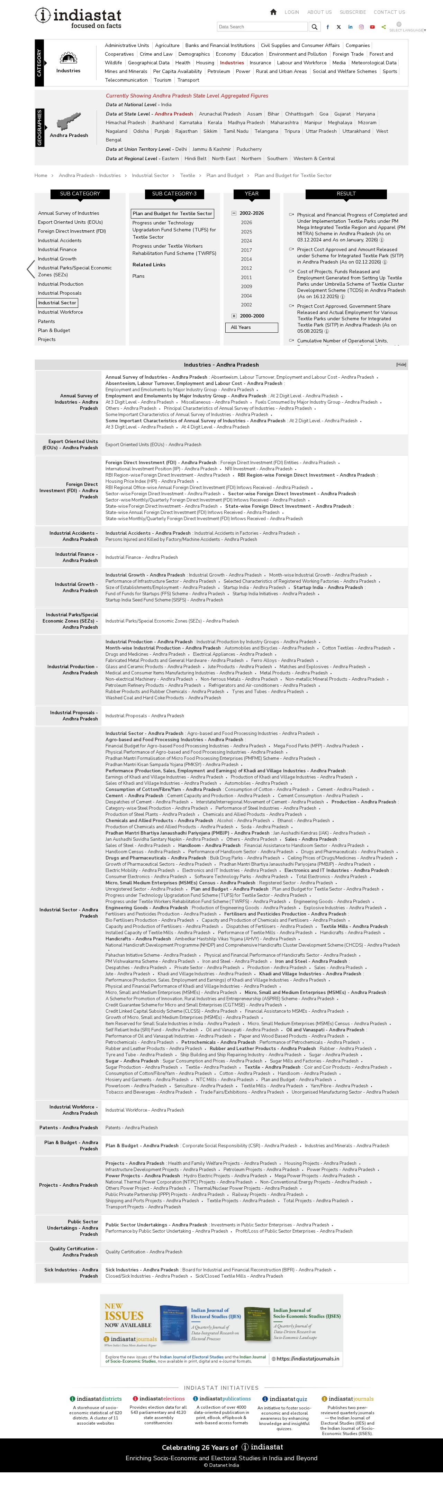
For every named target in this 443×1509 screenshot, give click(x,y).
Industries (232, 62)
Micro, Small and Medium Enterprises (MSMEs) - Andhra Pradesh (171, 993)
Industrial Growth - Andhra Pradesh (76, 587)
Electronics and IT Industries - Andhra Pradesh (229, 870)
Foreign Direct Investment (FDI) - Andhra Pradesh (68, 490)
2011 (246, 277)
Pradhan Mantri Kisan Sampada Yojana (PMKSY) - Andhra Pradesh (172, 765)
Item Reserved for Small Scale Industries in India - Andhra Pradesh (173, 1024)
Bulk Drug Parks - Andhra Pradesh (245, 858)
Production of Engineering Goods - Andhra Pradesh (244, 908)
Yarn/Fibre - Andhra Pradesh (339, 1086)
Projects (47, 339)
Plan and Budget (225, 175)
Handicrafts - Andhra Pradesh (350, 933)
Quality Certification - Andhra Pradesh (73, 1252)
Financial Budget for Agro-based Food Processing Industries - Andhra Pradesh (186, 746)
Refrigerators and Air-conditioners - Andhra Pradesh (262, 685)
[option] (80, 269)
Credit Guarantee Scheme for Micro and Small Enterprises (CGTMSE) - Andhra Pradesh (194, 1005)
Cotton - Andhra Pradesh (244, 1073)
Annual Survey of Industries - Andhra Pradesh (76, 402)
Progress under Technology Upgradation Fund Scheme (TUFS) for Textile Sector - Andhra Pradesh (206, 895)
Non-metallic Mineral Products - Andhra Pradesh (335, 679)
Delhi (181, 149)
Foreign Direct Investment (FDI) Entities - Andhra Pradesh (278, 463)
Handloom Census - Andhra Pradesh (143, 852)
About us (319, 12)
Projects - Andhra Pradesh (68, 1185)
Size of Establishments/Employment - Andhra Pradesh (161, 588)
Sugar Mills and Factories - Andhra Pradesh (314, 1061)
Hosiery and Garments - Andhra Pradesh (147, 1080)
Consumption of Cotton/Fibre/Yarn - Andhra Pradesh (163, 789)
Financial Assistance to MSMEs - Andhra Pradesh (294, 1011)
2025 (246, 232)
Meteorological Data (374, 62)
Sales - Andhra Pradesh (311, 839)
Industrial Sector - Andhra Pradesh (68, 913)
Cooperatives (120, 54)
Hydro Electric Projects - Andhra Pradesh (225, 1176)
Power (244, 71)
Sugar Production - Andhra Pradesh (142, 1067)
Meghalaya (340, 122)
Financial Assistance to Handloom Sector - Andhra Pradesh (304, 846)
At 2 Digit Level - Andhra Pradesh (304, 396)
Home (41, 175)
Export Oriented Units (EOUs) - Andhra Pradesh (70, 445)
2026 (246, 222)
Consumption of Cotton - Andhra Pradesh (267, 789)
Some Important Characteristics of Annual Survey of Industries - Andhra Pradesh (187, 415)
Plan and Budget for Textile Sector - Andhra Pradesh (325, 889)
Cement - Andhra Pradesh (343, 789)
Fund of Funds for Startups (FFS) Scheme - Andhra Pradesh (165, 594)
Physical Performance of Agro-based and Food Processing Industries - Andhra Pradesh (194, 752)
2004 (246, 296)
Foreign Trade (349, 54)
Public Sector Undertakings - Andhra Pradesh (72, 1228)
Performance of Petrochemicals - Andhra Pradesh (310, 1042)
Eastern (170, 158)
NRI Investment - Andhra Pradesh (258, 469)
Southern (277, 158)
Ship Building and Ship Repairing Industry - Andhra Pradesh (240, 1055)
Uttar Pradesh (321, 131)
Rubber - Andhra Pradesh (346, 1049)
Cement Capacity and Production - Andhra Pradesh (218, 796)
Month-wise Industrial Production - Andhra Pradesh (163, 648)
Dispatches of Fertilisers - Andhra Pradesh (269, 926)
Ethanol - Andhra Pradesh (304, 821)
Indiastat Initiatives (221, 1387)
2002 (246, 305)
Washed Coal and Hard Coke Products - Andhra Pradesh (163, 698)
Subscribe (353, 12)
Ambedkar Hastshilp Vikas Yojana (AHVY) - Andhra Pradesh (235, 939)
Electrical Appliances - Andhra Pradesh (232, 654)
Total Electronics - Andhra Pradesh (331, 877)
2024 (246, 241)
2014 (246, 259)
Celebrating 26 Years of (200, 1447)
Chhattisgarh (299, 114)
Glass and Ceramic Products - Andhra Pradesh (153, 667)
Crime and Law (157, 54)
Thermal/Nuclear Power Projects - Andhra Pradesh (246, 1188)
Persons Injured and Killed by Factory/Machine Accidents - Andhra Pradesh (181, 539)
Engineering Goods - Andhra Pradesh (332, 902)
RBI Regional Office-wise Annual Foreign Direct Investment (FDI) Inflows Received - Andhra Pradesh (207, 488)
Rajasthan (186, 131)
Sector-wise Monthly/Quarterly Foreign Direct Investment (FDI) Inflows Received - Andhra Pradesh (206, 500)
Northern (251, 158)
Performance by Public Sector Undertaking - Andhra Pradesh (167, 1231)
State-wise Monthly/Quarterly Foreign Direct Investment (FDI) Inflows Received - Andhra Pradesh (204, 519)
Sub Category (80, 193)
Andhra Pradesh (174, 114)
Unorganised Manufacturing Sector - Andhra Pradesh (345, 1092)
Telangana (266, 131)
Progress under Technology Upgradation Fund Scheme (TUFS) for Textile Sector (174, 230)
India (166, 104)
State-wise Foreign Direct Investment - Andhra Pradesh (162, 506)
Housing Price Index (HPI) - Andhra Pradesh (150, 481)
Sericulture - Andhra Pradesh (203, 1086)
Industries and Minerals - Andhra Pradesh (347, 1146)
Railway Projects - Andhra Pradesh (268, 1194)
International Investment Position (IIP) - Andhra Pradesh (161, 469)
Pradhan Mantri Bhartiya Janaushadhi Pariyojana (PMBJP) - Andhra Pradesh (188, 833)
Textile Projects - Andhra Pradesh (241, 1201)
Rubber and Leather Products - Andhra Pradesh (154, 1049)
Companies (358, 45)
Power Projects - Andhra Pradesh (341, 1170)
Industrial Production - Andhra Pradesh (72, 670)
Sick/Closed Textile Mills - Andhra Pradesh (239, 1276)
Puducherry (249, 149)
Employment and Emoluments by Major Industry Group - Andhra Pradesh (180, 390)
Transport (188, 80)
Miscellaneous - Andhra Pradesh (214, 402)
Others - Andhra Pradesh (131, 408)
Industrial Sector (150, 175)
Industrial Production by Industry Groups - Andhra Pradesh (256, 642)
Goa (323, 114)
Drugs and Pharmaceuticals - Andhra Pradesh (347, 852)
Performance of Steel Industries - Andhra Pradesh (266, 808)
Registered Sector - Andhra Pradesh (296, 883)
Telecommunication (127, 80)
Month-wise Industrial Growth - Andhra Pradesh (318, 575)
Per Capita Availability (178, 71)
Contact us (389, 12)
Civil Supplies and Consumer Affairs (301, 45)
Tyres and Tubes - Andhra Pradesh (268, 692)
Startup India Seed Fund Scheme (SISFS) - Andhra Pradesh (164, 600)
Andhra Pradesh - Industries (90, 175)
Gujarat (342, 114)
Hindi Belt (195, 158)
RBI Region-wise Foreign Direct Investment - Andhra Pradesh (168, 475)
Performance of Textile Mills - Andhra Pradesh (265, 933)
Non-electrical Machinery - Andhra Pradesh (149, 679)
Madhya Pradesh (246, 122)
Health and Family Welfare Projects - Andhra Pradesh (222, 1163)
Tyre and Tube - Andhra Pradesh (139, 1055)
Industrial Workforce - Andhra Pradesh (73, 1110)
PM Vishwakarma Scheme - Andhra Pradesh (150, 961)
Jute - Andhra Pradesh (128, 974)
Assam (254, 114)
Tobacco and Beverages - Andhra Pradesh (149, 1092)
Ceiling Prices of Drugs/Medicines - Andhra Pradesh (340, 858)
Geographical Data (149, 62)
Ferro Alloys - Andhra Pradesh (282, 660)
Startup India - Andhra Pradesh (254, 588)
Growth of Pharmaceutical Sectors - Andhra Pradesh (159, 864)
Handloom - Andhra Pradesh (209, 846)
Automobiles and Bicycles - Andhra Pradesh (270, 648)
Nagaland (116, 131)
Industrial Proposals (60, 293)
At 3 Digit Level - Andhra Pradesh (140, 402)
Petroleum (220, 71)
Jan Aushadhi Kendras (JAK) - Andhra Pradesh (319, 833)
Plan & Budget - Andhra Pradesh (71, 1146)
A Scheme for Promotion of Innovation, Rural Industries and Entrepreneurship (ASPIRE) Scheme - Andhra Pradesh (220, 999)
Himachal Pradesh (126, 122)
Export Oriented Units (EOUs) (70, 222)
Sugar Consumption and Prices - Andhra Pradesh (212, 1061)
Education (253, 54)
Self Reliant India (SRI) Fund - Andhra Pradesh (152, 1030)
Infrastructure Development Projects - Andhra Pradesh (161, 1170)
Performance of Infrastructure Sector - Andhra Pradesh (161, 581)
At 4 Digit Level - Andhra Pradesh (215, 427)
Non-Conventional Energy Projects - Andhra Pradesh (314, 1182)
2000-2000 (252, 316)
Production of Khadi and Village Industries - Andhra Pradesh (292, 777)
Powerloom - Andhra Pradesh (136, 1086)
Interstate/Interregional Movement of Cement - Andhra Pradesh (260, 802)
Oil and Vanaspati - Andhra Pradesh (242, 1030)
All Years (241, 327)
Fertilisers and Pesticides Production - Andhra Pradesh (161, 914)
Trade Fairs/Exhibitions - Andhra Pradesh (242, 1092)
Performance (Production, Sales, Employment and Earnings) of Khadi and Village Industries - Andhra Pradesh (226, 771)
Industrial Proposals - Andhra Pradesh (74, 716)
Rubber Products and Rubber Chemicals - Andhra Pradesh (165, 692)
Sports (390, 71)
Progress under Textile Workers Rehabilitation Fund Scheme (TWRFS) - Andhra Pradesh (196, 902)
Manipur (313, 122)
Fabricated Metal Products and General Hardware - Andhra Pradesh (175, 660)
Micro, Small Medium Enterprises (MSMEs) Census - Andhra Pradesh (180, 883)
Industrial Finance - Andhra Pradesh (76, 557)
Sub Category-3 (174, 193)
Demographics (195, 54)
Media (340, 62)
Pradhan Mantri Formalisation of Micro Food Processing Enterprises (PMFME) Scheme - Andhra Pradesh (211, 758)
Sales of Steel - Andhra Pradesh (138, 846)
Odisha (141, 131)
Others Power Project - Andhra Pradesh (146, 1188)
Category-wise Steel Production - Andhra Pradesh (157, 808)
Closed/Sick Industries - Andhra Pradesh (147, 1276)
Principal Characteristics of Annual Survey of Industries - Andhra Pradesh (238, 408)
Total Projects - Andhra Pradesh (316, 1201)
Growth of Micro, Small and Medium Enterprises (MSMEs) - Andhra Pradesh (182, 1017)
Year (252, 193)
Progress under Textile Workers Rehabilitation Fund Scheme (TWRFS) (174, 249)
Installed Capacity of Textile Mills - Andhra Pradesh (158, 933)
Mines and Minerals (127, 71)
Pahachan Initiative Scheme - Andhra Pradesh (151, 955)
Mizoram (367, 122)
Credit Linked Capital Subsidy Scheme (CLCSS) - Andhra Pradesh (171, 1011)
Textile (187, 175)
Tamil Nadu (235, 131)
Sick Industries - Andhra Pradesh (71, 1273)
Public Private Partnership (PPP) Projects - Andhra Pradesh (165, 1194)
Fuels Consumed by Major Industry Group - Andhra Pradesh (316, 402)
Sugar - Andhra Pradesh (333, 1055)
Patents (46, 321)
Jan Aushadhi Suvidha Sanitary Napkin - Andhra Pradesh (162, 839)
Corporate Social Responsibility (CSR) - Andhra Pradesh (239, 1146)
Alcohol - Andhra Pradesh (243, 821)
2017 (246, 250)
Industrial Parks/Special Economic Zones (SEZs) (75, 271)
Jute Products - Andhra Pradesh (240, 667)
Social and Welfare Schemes (345, 71)
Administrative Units (128, 45)
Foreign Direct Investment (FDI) (72, 231)
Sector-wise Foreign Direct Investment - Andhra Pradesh (163, 494)
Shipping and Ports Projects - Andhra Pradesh (152, 1201)
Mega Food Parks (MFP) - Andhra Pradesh (316, 746)
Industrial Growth (57, 259)
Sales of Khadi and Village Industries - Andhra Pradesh (161, 783)
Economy (226, 54)
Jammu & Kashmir (212, 149)
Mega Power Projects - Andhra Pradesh (315, 1176)
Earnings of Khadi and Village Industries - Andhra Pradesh (164, 777)
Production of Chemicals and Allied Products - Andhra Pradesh (169, 827)
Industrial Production (60, 284)
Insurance (261, 62)
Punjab (162, 131)
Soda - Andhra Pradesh (265, 827)
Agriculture (168, 45)
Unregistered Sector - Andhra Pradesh (144, 889)
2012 (246, 268)
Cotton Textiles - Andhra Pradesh (356, 648)
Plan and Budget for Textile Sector (293, 175)
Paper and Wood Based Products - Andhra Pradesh (291, 1036)
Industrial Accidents (60, 240)
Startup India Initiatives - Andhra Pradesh (274, 594)
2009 (246, 286)
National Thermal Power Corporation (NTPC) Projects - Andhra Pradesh (179, 1182)
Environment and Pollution (298, 54)
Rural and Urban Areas (282, 71)
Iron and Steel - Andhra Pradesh (235, 961)
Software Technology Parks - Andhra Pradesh (241, 877)
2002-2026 (251, 213)
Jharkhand (163, 122)
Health (183, 62)
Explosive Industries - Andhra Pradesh (343, 908)
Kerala (215, 122)
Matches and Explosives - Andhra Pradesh (323, 667)
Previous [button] (31, 269)
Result (346, 193)
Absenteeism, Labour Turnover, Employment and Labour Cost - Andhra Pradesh (292, 377)
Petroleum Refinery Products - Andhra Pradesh (153, 685)
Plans (139, 276)
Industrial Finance (57, 249)
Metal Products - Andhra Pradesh (294, 673)
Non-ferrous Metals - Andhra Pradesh (239, 679)
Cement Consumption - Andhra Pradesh (318, 796)
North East (224, 158)
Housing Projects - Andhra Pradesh (320, 1163)
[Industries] (73, 62)
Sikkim (210, 131)
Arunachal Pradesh (220, 114)
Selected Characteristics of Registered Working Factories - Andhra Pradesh (300, 581)
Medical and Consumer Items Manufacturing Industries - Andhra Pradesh (179, 673)
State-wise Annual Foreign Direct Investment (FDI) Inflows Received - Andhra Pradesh (193, 512)
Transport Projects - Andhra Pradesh (143, 1207)
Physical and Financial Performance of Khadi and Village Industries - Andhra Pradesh (191, 986)
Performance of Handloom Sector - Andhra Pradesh (240, 852)
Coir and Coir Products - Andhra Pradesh (346, 1067)
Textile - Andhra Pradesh (211, 1067)
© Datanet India (221, 1465)
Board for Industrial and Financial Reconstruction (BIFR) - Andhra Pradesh (257, 1270)
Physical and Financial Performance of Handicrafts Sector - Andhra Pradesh (280, 955)
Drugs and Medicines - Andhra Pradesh (146, 654)
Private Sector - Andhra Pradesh (207, 968)
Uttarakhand (356, 131)
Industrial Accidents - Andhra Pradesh (73, 536)
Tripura (292, 131)
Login (292, 12)
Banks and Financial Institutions (221, 45)
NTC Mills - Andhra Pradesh (225, 1080)
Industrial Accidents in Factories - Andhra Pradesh (245, 533)
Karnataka (191, 122)
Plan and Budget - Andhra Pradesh (230, 889)
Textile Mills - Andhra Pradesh (354, 926)
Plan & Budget (54, 330)
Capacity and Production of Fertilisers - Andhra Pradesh (162, 926)
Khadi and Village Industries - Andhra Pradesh (205, 974)
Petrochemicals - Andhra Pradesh (140, 1042)
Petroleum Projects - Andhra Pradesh (261, 1170)
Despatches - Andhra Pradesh (136, 968)
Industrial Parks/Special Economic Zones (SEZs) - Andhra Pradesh (70, 621)
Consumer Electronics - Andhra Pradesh (146, 877)
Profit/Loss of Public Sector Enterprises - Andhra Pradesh (294, 1231)
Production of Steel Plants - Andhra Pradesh (150, 814)
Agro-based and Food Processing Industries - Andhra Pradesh (251, 733)
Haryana (365, 114)
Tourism (163, 80)
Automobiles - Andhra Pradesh (256, 783)
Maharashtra (285, 122)
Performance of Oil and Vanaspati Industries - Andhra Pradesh (169, 1036)
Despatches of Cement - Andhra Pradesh (147, 802)
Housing (206, 62)
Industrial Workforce (60, 312)
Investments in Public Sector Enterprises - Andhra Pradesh (270, 1225)
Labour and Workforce (302, 62)
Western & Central (314, 158)
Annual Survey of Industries (68, 213)
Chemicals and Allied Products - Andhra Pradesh (252, 814)
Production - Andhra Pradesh (364, 802)
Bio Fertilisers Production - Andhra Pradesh (150, 920)
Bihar (273, 114)
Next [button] (410, 269)
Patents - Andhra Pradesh (68, 1128)
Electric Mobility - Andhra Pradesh (140, 870)
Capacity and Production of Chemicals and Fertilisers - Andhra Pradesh (274, 920)
